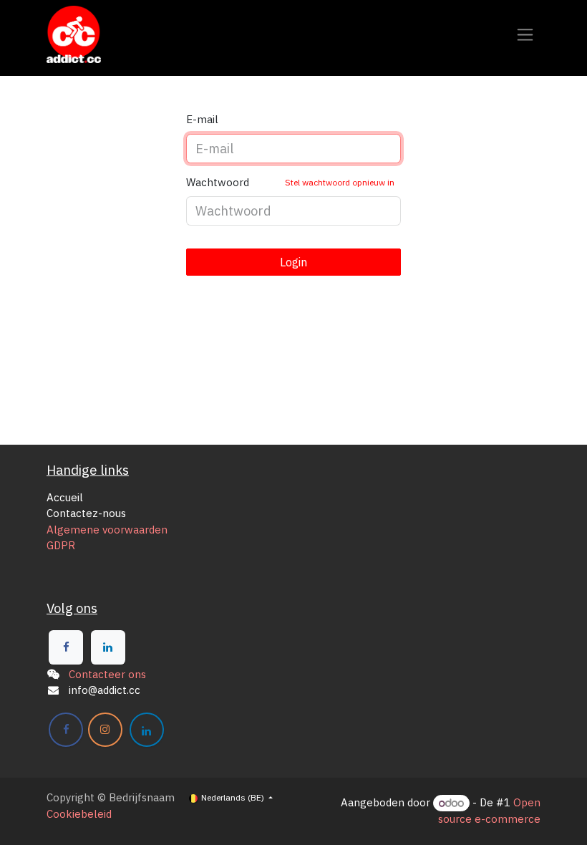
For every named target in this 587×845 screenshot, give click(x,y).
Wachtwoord (290, 182)
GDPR (61, 545)
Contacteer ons (107, 674)
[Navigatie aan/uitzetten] (525, 35)
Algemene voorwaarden (107, 529)
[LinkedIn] (108, 647)
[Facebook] (66, 647)
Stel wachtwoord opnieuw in (339, 182)
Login (293, 262)
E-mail (202, 119)
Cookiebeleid (79, 814)
